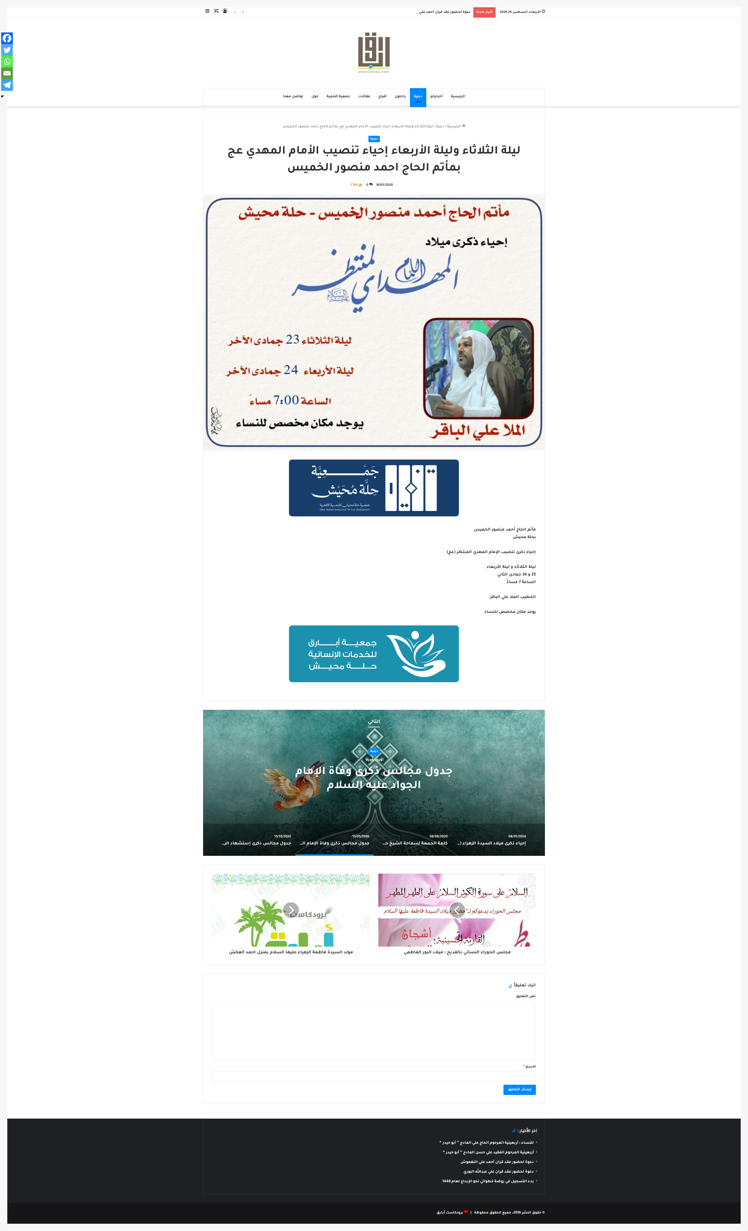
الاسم (530, 1067)
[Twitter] (7, 50)
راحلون (400, 97)
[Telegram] (7, 85)
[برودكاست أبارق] (374, 52)
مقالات (364, 97)
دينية (418, 97)
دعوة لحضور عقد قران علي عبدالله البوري (498, 1172)
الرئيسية (458, 97)
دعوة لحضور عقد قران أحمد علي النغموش (436, 12)
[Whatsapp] (7, 61)
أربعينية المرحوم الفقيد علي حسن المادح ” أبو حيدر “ (488, 1153)
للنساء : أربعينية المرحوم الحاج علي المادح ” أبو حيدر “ (486, 1143)
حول (314, 97)
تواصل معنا (293, 97)
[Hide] (2, 96)
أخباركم (436, 97)
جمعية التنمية (338, 97)
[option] (374, 783)
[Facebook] (7, 38)
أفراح (382, 97)
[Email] (7, 73)
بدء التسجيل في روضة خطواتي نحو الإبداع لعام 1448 (488, 1182)
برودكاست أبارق (450, 1213)
